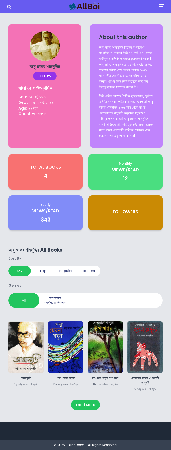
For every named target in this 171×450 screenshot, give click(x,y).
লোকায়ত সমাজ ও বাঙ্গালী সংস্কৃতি (145, 383)
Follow (45, 76)
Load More (85, 404)
